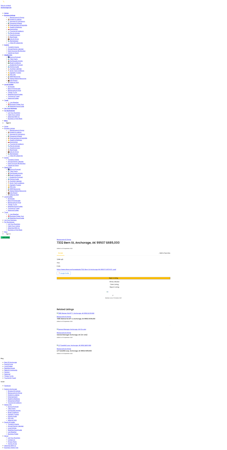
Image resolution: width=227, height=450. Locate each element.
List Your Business (10, 108)
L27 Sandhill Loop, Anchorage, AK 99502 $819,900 (74, 351)
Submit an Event (13, 53)
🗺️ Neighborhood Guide (16, 106)
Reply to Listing (113, 278)
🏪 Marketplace (13, 41)
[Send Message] (57, 301)
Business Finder (13, 434)
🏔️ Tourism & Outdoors (16, 31)
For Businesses (9, 111)
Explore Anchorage (10, 389)
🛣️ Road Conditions (14, 63)
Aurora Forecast (13, 407)
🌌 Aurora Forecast (14, 57)
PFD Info (11, 418)
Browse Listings (9, 15)
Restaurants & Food (14, 90)
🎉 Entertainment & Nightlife (17, 25)
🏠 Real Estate (12, 37)
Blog (5, 121)
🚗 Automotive (13, 29)
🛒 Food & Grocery (14, 35)
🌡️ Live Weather (13, 102)
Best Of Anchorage (14, 89)
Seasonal (7, 374)
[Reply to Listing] (167, 325)
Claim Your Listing (14, 115)
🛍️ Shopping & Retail (15, 23)
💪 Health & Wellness (15, 27)
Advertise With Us (14, 117)
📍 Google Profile (63, 273)
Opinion (7, 372)
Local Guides (8, 84)
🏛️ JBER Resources (14, 77)
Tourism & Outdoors (15, 403)
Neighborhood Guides (15, 94)
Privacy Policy (12, 442)
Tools (6, 100)
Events (6, 45)
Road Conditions (13, 412)
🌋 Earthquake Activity (15, 61)
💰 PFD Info (12, 75)
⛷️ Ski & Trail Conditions (16, 71)
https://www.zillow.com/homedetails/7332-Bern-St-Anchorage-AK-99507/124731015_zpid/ (86, 269)
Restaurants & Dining (64, 240)
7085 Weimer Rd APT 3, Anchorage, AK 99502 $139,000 (76, 319)
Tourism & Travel (13, 96)
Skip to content (6, 5)
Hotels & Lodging (13, 395)
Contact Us (11, 440)
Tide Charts (12, 409)
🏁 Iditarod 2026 (13, 82)
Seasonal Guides (13, 98)
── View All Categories (15, 43)
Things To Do (12, 92)
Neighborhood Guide (15, 430)
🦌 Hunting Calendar (15, 69)
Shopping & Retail (14, 401)
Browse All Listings (14, 391)
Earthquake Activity (14, 410)
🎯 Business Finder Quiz (16, 104)
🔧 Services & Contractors (16, 21)
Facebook (7, 386)
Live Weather (12, 432)
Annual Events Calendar (16, 49)
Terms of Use (12, 444)
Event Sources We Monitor (17, 51)
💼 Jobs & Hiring (13, 39)
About (6, 436)
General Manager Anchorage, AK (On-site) (72, 335)
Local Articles (12, 428)
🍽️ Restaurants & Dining (16, 17)
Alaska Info (8, 55)
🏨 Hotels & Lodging (14, 19)
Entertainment (12, 397)
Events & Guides (9, 422)
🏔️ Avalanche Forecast (15, 65)
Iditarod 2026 (12, 420)
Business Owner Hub (11, 448)
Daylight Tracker (13, 414)
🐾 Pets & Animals (14, 33)
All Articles (11, 87)
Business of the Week (15, 119)
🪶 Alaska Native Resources (17, 78)
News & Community (10, 370)
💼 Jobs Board (12, 80)
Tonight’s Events (13, 47)
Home (6, 13)
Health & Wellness (14, 399)
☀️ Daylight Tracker (14, 73)
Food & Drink (8, 364)
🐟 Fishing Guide (13, 67)
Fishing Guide (12, 416)
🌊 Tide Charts (13, 59)
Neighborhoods (9, 368)
